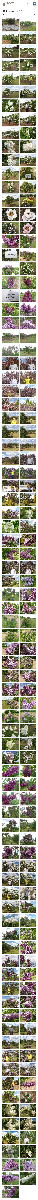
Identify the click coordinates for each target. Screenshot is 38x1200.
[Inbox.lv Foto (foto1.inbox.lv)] (10, 4)
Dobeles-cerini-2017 (13, 10)
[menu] (34, 3)
